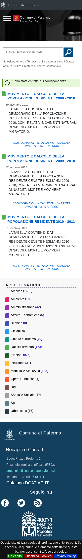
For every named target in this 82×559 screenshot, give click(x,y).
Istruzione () (21, 363)
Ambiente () (21, 299)
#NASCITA (63, 142)
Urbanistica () (22, 411)
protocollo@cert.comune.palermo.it (31, 470)
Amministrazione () (26, 307)
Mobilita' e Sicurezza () (29, 371)
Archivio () (21, 291)
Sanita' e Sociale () (26, 395)
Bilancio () (19, 323)
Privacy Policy (66, 556)
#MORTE (31, 145)
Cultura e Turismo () (26, 339)
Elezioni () (20, 355)
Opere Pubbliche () (25, 379)
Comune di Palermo (23, 5)
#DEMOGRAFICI (23, 142)
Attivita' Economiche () (27, 315)
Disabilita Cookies (39, 556)
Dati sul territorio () (26, 347)
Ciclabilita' (18, 331)
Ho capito (15, 556)
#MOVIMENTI (45, 142)
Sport (14, 403)
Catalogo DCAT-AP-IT (27, 482)
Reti (14, 387)
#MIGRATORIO (49, 145)
